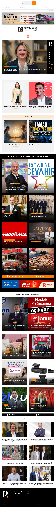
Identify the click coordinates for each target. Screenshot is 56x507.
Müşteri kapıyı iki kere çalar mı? (15, 144)
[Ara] (34, 3)
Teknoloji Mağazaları (9, 239)
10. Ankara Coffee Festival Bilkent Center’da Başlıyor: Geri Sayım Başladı (16, 188)
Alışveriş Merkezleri (16, 185)
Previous (49, 71)
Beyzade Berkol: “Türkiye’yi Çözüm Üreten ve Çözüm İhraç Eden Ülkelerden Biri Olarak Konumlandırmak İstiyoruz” (14, 441)
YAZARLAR (28, 117)
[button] (28, 36)
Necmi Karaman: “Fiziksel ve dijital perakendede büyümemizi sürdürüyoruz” (41, 440)
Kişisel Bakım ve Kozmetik (37, 213)
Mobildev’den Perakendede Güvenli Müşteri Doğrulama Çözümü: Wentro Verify (14, 381)
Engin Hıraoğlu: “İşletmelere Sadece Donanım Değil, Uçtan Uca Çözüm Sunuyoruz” (41, 484)
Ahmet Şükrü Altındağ (40, 148)
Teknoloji (34, 380)
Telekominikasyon (35, 403)
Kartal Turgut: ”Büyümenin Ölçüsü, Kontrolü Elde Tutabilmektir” (14, 484)
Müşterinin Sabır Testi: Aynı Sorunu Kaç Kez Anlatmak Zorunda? (13, 407)
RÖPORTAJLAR (28, 419)
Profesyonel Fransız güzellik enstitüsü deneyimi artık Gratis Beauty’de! (40, 215)
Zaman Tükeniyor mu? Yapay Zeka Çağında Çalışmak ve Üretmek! (40, 145)
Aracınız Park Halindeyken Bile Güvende (40, 381)
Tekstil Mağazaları (36, 241)
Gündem (26, 109)
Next (52, 71)
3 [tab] (27, 75)
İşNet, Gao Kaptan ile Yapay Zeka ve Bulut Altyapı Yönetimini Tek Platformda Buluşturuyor (25, 70)
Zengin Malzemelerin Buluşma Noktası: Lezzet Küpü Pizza (40, 268)
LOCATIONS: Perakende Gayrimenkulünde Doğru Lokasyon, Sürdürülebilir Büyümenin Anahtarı (41, 462)
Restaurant (7, 266)
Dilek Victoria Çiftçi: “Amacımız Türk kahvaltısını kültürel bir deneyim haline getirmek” (14, 462)
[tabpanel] (28, 57)
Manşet (6, 68)
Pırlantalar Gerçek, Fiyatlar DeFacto (39, 243)
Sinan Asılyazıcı (15, 146)
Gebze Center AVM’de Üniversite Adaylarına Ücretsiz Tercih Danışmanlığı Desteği (42, 187)
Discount (26, 322)
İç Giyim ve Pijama (8, 213)
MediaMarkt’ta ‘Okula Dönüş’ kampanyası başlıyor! (14, 242)
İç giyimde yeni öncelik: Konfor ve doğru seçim (13, 215)
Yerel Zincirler (35, 350)
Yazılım (6, 378)
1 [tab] (23, 75)
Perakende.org (36, 504)
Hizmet (6, 405)
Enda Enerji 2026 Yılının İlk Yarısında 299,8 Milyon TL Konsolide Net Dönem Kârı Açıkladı (26, 107)
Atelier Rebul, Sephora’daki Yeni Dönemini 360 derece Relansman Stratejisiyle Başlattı (14, 354)
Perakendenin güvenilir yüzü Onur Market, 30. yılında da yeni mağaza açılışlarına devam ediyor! (41, 354)
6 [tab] (33, 75)
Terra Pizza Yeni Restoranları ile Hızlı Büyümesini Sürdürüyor (13, 268)
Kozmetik (7, 352)
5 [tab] (31, 75)
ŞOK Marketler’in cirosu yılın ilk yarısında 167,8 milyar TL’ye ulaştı (26, 326)
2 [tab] (25, 75)
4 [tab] (29, 75)
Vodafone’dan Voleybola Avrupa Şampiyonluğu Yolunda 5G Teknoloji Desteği (39, 407)
